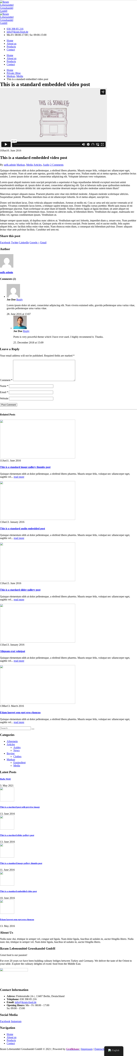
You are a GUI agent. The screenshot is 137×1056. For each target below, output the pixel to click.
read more (19, 476)
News (16, 750)
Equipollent (19, 762)
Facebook (5, 242)
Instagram (16, 1021)
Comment (6, 380)
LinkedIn (24, 242)
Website (4, 398)
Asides (17, 747)
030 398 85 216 (15, 28)
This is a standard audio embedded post (22, 528)
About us (11, 43)
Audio (46, 164)
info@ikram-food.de (17, 31)
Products (11, 46)
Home (10, 40)
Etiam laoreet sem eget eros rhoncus (20, 712)
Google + (35, 242)
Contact (11, 49)
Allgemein (12, 741)
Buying (11, 753)
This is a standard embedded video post (18, 891)
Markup (21, 164)
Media (29, 164)
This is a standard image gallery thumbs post (25, 467)
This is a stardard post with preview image (20, 807)
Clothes (17, 756)
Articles (37, 164)
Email (43, 242)
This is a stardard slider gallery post (20, 589)
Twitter (15, 242)
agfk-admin (10, 164)
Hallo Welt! (5, 779)
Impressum (87, 1049)
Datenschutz (100, 1049)
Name (4, 386)
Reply (19, 299)
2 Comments (56, 164)
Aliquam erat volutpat (12, 651)
